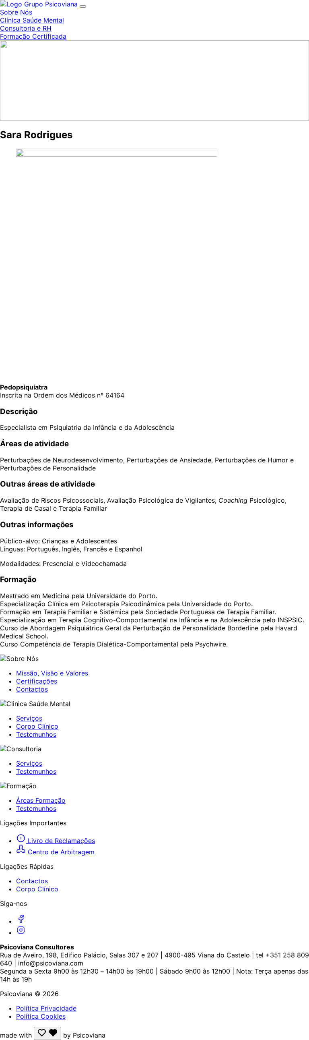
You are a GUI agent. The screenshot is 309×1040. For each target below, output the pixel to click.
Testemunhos (36, 734)
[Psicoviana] (40, 4)
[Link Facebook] (21, 921)
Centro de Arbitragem (60, 852)
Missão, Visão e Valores (52, 673)
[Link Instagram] (21, 932)
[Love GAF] (47, 1033)
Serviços (29, 718)
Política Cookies (41, 1016)
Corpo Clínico (37, 726)
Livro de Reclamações (60, 841)
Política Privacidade (46, 1008)
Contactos (32, 689)
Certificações (36, 681)
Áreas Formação (41, 800)
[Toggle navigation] (83, 6)
